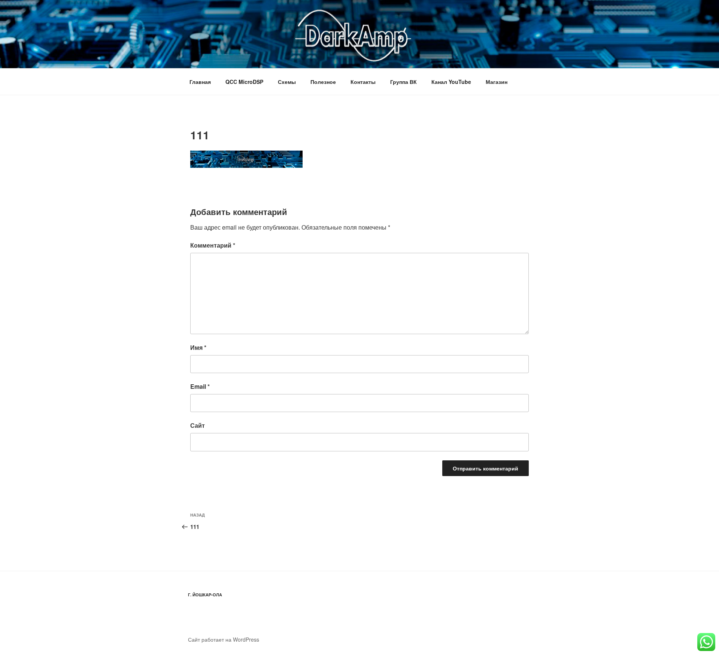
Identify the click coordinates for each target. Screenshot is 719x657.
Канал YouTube (451, 81)
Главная (200, 81)
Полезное (323, 81)
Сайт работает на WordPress (223, 639)
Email (200, 386)
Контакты (363, 81)
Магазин (496, 81)
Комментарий (212, 245)
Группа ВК (403, 81)
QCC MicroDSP (244, 81)
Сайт (197, 425)
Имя (198, 347)
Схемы (287, 81)
